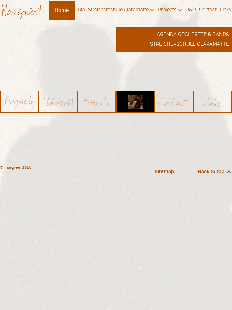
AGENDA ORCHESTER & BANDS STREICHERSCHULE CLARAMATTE (189, 39)
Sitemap (164, 171)
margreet (13, 167)
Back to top (212, 171)
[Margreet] (23, 10)
